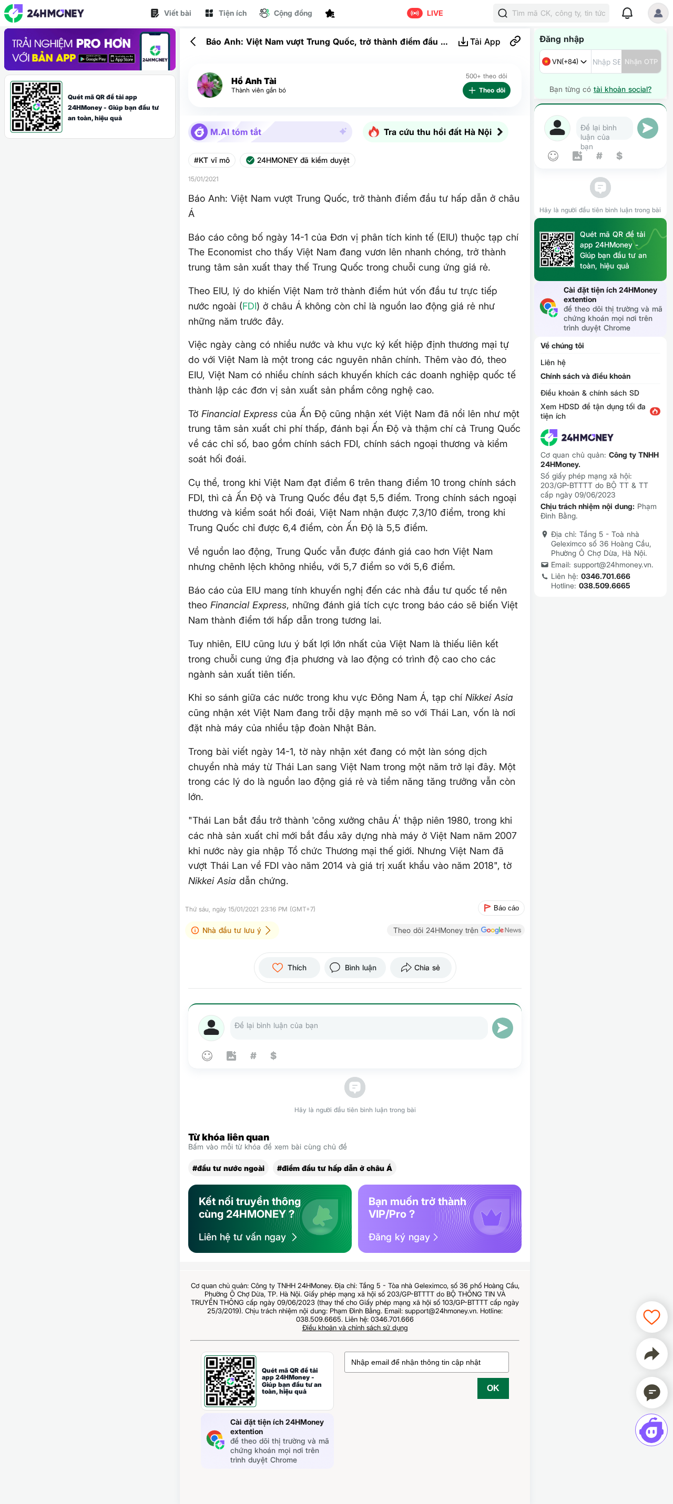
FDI (249, 306)
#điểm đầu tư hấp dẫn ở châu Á (334, 1168)
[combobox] (565, 61)
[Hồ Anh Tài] (210, 85)
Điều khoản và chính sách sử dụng (355, 1327)
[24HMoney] (44, 13)
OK (493, 1388)
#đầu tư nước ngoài (228, 1168)
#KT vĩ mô (212, 160)
